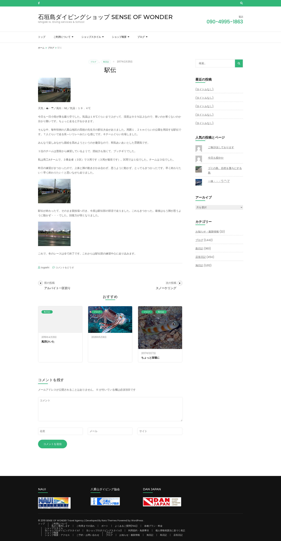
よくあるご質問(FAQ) (126, 526)
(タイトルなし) (204, 89)
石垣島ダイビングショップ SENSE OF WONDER (105, 16)
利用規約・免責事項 (138, 530)
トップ (41, 36)
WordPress (137, 520)
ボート (104, 526)
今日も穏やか (216, 158)
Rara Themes (109, 520)
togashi (45, 267)
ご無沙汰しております (221, 147)
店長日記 (200, 257)
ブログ (141, 36)
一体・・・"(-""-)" (219, 181)
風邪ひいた (47, 341)
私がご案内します (61, 526)
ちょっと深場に (150, 358)
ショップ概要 (119, 36)
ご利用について (62, 36)
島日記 (106, 61)
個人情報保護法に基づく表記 (170, 530)
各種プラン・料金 (153, 526)
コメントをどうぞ (65, 267)
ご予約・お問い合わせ (87, 535)
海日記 (161, 311)
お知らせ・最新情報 (207, 232)
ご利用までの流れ (85, 526)
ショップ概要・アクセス (57, 535)
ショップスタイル (91, 36)
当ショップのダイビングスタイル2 (104, 530)
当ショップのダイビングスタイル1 (62, 530)
